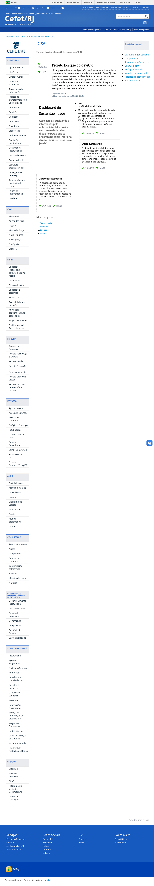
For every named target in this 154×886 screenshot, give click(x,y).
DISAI (66, 93)
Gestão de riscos (17, 608)
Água (42, 233)
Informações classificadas (15, 706)
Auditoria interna (17, 135)
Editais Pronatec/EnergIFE (18, 464)
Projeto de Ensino (17, 320)
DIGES (47, 37)
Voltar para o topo (140, 820)
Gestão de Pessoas (18, 155)
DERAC (12, 526)
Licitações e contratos (14, 694)
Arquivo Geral (16, 160)
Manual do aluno (17, 487)
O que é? (82, 839)
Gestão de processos (14, 615)
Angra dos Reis (16, 220)
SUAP (11, 781)
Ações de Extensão (18, 412)
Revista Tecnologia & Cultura (18, 355)
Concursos (14, 121)
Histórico (13, 72)
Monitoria (14, 297)
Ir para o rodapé (57, 8)
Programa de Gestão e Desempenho (15, 788)
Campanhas (15, 553)
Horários (13, 497)
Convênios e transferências (16, 679)
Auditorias (14, 672)
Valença (13, 248)
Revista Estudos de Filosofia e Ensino (17, 387)
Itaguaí (12, 225)
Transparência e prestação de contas (17, 183)
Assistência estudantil (14, 419)
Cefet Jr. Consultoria (14, 444)
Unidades (13, 198)
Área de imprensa (141, 29)
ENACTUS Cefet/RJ (18, 449)
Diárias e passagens (14, 798)
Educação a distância (14, 291)
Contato (108, 29)
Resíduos (44, 226)
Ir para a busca (42, 8)
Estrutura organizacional (16, 166)
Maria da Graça (16, 230)
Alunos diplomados (15, 520)
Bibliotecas (14, 130)
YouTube (47, 849)
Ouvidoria (14, 126)
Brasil (14, 2)
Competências (132, 58)
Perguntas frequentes (92, 29)
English (136, 8)
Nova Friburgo (16, 234)
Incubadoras (15, 429)
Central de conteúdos (14, 560)
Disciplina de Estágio (15, 503)
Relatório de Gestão (15, 632)
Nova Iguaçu (15, 239)
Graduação (14, 280)
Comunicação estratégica (15, 567)
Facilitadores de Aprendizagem (17, 327)
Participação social (18, 668)
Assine (81, 842)
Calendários (15, 492)
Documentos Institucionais (15, 149)
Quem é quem (132, 65)
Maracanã (14, 216)
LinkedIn (46, 853)
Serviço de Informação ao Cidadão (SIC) (16, 715)
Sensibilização (46, 223)
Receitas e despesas (14, 686)
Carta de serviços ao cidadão (17, 737)
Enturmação (15, 509)
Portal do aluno (16, 483)
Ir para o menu (28, 8)
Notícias (13, 582)
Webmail (13, 768)
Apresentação (16, 67)
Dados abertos (16, 731)
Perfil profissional (133, 69)
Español (126, 8)
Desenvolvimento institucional (17, 602)
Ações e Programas (14, 662)
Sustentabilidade (17, 637)
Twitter (46, 846)
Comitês (13, 112)
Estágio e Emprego (18, 425)
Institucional (15, 655)
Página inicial (12, 37)
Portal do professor (13, 775)
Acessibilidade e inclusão (17, 304)
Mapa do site (116, 8)
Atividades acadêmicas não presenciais (17, 312)
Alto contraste (101, 8)
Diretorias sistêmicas (14, 83)
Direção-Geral (16, 76)
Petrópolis (14, 244)
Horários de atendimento (31, 37)
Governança (15, 620)
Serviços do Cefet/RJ (122, 29)
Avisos (12, 548)
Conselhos (14, 107)
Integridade (15, 625)
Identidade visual (17, 578)
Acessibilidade (87, 8)
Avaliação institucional (15, 141)
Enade (12, 514)
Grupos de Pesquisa (14, 347)
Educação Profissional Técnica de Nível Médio (17, 271)
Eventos (13, 573)
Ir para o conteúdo (12, 8)
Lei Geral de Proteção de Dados (18, 749)
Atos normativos (133, 80)
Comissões (14, 116)
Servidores (14, 700)
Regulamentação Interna (137, 62)
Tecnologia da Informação (16, 91)
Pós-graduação (16, 285)
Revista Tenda (16, 361)
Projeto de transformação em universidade (18, 99)
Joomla (47, 880)
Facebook (47, 839)
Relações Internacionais (16, 192)
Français (145, 8)
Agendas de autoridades (137, 73)
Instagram (47, 842)
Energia (43, 230)
